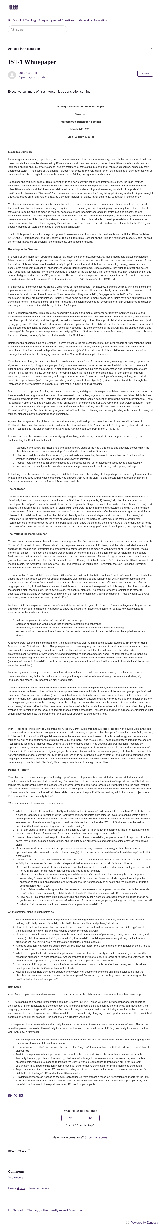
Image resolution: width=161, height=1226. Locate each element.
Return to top (17, 1150)
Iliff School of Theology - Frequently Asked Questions (41, 20)
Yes (70, 1117)
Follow (145, 73)
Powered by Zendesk (144, 1222)
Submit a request (96, 1137)
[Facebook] (10, 1095)
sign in (21, 1188)
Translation (100, 20)
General (84, 20)
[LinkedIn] (21, 1095)
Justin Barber (28, 73)
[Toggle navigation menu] (146, 7)
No (90, 1117)
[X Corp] (15, 1095)
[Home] (13, 7)
